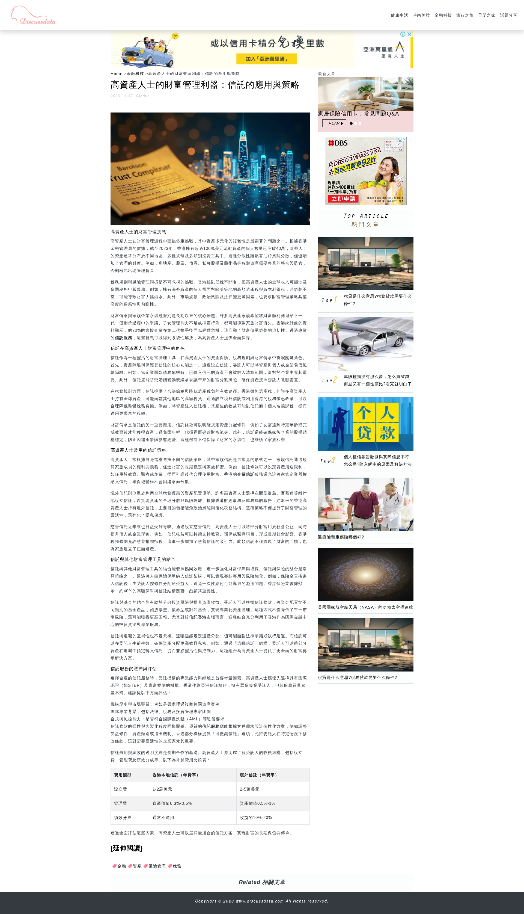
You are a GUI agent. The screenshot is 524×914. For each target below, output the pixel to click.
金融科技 (443, 15)
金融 (121, 866)
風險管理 (157, 866)
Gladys (143, 96)
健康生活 (399, 15)
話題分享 (508, 15)
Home (117, 73)
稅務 (177, 866)
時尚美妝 (421, 15)
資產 (137, 866)
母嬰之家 (487, 15)
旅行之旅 (465, 15)
